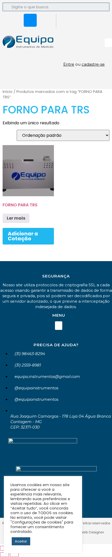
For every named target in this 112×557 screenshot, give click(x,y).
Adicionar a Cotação (23, 236)
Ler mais (16, 218)
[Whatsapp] (14, 20)
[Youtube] (45, 20)
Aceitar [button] (21, 541)
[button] (108, 42)
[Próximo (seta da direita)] (14, 554)
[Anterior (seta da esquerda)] (4, 554)
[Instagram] (30, 20)
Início (8, 91)
